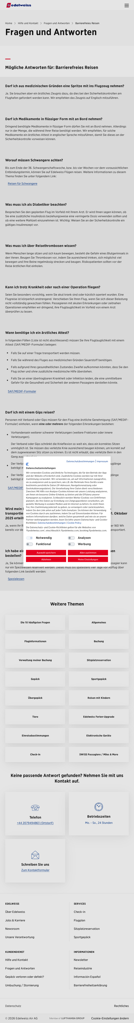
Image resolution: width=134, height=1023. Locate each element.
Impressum (102, 461)
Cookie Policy (74, 523)
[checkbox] (71, 538)
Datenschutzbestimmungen (80, 461)
